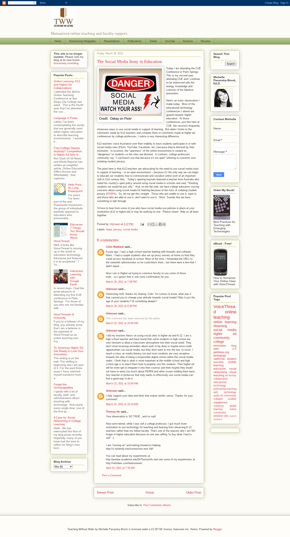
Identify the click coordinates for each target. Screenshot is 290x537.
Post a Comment (111, 475)
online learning (224, 322)
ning (233, 345)
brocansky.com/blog (66, 63)
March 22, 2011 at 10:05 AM (122, 383)
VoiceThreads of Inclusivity (64, 316)
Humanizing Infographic (82, 41)
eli (221, 395)
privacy (117, 229)
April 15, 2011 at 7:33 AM (120, 467)
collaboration (220, 378)
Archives (188, 41)
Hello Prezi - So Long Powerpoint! (75, 188)
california (219, 358)
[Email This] (149, 224)
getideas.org (221, 352)
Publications (135, 41)
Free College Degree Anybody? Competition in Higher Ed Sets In (68, 151)
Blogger (217, 529)
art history (230, 375)
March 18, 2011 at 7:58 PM (121, 281)
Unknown (111, 289)
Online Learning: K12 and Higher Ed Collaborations (67, 85)
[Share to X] (157, 224)
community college (221, 340)
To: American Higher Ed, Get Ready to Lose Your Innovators (69, 351)
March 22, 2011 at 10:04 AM (122, 323)
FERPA (111, 193)
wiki (226, 416)
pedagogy (219, 355)
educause (219, 368)
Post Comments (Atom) (156, 505)
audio (216, 395)
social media (130, 229)
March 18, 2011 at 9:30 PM (121, 305)
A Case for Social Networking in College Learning (67, 421)
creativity (218, 405)
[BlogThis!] (153, 224)
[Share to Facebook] (160, 224)
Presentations (112, 41)
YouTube (170, 41)
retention (218, 416)
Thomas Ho (113, 411)
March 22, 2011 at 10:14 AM (122, 404)
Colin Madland (115, 246)
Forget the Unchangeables (63, 386)
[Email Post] (142, 224)
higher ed (224, 334)
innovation (219, 345)
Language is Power (66, 118)
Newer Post (105, 492)
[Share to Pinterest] (164, 224)
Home (58, 41)
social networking (224, 370)
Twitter (153, 41)
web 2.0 (224, 348)
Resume (205, 41)
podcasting (219, 389)
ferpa (109, 229)
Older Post (193, 492)
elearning (220, 326)
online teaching (224, 314)
